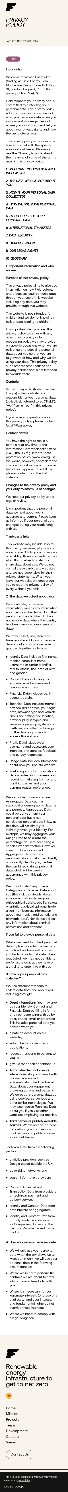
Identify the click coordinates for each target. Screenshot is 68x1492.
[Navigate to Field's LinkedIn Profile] (9, 1396)
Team (10, 1425)
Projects (12, 1419)
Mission (12, 1413)
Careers (12, 1436)
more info (24, 1480)
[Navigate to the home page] (11, 7)
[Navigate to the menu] (58, 7)
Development (17, 1431)
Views (11, 1442)
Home (11, 1408)
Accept (19, 1486)
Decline (8, 1486)
